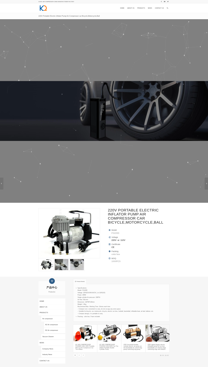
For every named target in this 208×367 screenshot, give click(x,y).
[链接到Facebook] (161, 1)
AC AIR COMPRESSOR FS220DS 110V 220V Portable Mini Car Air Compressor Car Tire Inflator (84, 347)
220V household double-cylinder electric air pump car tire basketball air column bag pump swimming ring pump (133, 347)
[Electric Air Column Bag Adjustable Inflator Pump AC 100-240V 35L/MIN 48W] (206, 184)
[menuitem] (122, 8)
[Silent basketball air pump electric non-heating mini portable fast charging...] (1, 184)
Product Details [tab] (81, 281)
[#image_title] (69, 233)
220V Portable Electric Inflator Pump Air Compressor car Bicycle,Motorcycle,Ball (69, 16)
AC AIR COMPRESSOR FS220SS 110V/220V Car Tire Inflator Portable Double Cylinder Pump (108, 347)
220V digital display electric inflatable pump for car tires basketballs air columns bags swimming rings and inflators (157, 347)
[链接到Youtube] (164, 1)
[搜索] (167, 8)
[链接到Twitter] (168, 1)
